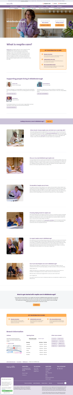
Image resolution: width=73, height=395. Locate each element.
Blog (46, 374)
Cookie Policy (3, 389)
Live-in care (36, 368)
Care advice (47, 369)
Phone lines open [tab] (32, 338)
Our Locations (19, 361)
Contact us (24, 375)
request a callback (24, 0)
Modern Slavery (44, 383)
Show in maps (25, 373)
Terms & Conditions (28, 383)
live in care (43, 135)
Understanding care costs (49, 59)
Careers (47, 371)
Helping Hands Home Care (11, 361)
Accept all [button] (7, 390)
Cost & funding (48, 368)
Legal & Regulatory (36, 383)
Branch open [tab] (41, 338)
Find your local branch (49, 377)
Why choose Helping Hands (49, 64)
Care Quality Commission (49, 220)
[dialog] (7, 385)
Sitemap (50, 383)
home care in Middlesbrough (51, 133)
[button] (7, 392)
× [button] (12, 378)
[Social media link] (58, 368)
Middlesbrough (25, 361)
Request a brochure (48, 54)
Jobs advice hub (48, 372)
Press (46, 375)
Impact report (48, 379)
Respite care (9, 49)
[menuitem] (14, 6)
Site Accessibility (60, 383)
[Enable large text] (65, 383)
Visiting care (36, 369)
